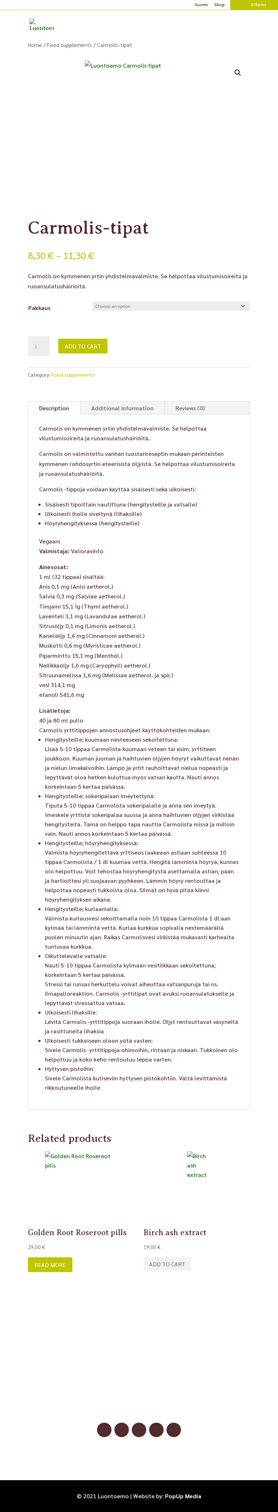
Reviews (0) (190, 408)
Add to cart (83, 346)
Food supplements (69, 44)
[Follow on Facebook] (104, 1430)
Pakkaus (39, 308)
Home (35, 44)
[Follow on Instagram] (121, 1430)
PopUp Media (183, 1496)
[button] (237, 72)
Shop (219, 4)
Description (54, 408)
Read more (50, 1265)
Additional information (122, 408)
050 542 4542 (139, 1397)
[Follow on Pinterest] (139, 1430)
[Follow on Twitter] (174, 1430)
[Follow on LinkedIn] (156, 1430)
